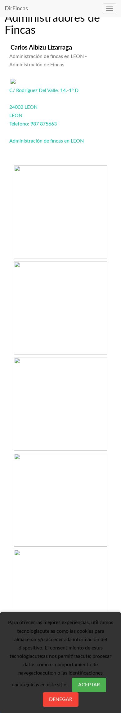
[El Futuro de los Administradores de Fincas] (60, 402)
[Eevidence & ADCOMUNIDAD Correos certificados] (60, 498)
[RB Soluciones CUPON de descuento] (60, 306)
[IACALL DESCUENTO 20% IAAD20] (60, 210)
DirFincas (16, 8)
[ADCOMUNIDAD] (60, 594)
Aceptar (89, 684)
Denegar (60, 699)
